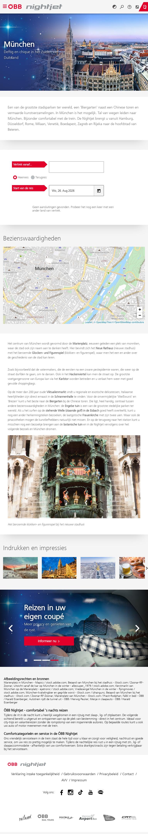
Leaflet (88, 322)
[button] (140, 309)
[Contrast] (114, 7)
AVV (64, 780)
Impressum (79, 780)
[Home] (59, 7)
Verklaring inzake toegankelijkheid (35, 774)
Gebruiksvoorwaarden (79, 774)
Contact (128, 774)
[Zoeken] (122, 6)
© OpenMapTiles (103, 322)
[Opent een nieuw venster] (137, 6)
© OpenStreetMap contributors (128, 322)
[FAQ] (129, 6)
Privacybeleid (108, 774)
